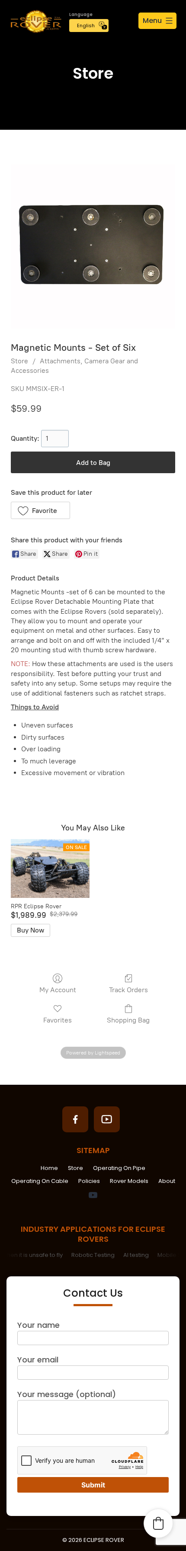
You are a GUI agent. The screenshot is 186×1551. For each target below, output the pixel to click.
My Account (57, 990)
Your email (37, 1359)
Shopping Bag (128, 1020)
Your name (38, 1325)
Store (19, 361)
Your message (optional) (66, 1394)
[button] (40, 510)
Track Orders (128, 990)
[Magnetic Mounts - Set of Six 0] (93, 246)
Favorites (57, 1020)
